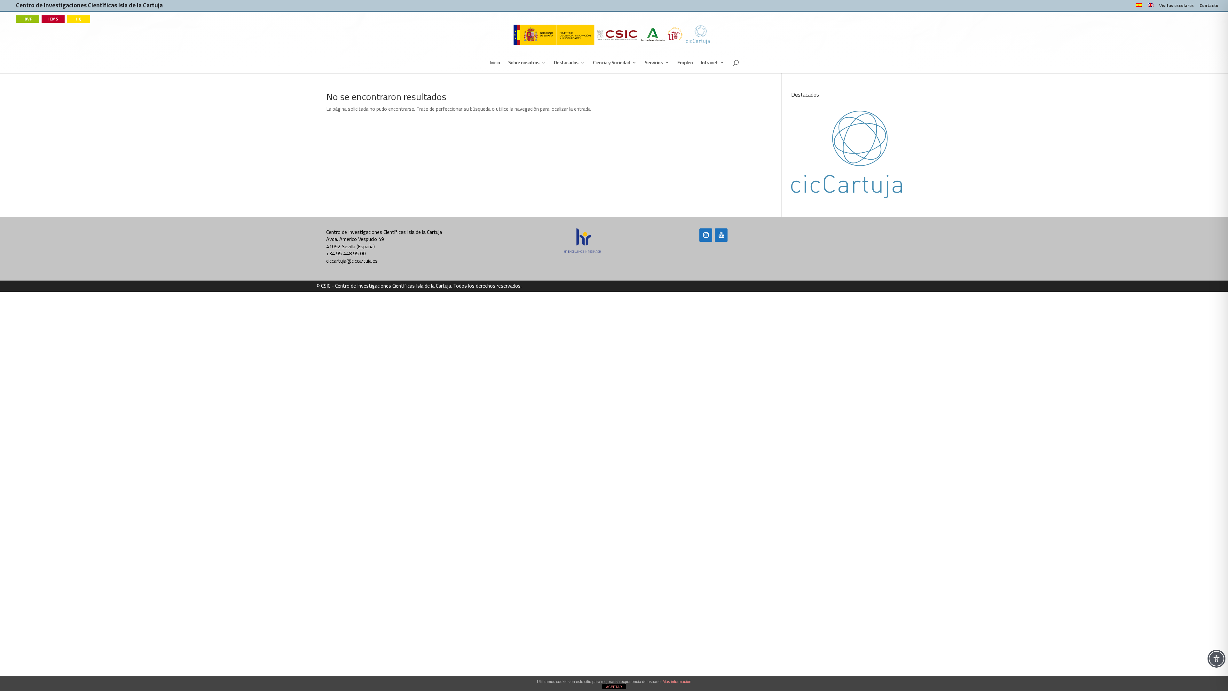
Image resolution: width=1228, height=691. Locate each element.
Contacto (1209, 6)
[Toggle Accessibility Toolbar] (1216, 658)
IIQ (79, 19)
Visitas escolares (1176, 6)
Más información (677, 681)
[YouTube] (721, 235)
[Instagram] (705, 235)
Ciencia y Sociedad (611, 63)
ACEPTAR (614, 687)
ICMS (53, 19)
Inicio (495, 63)
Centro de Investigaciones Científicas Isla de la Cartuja (89, 6)
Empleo (685, 63)
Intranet (709, 63)
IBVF (27, 19)
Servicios (654, 63)
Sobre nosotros (523, 63)
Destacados (566, 63)
